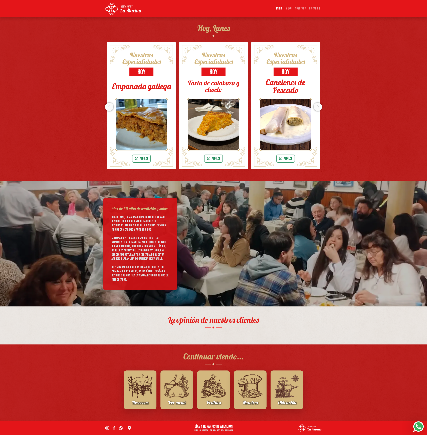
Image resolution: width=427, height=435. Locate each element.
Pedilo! (143, 159)
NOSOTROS (300, 9)
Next (318, 107)
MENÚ (289, 9)
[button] (106, 332)
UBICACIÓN (314, 9)
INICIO (279, 9)
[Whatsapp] (418, 426)
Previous (109, 107)
